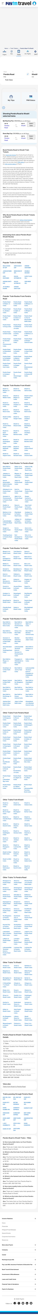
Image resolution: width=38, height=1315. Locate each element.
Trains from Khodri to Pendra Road (14, 1086)
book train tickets (11, 155)
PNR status (21, 162)
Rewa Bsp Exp (7, 133)
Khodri (23, 125)
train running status (10, 164)
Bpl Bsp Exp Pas (8, 121)
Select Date (31, 124)
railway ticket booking (26, 220)
